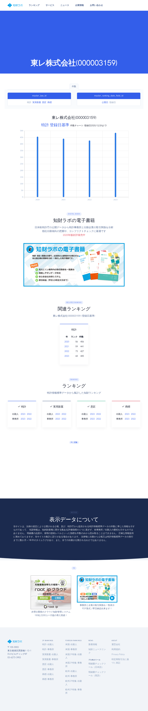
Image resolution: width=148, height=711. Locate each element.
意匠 (44, 102)
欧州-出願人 (71, 671)
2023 (66, 356)
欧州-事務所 (71, 676)
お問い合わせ (96, 5)
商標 (49, 102)
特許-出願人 (48, 644)
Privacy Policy (118, 654)
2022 (66, 351)
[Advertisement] (74, 36)
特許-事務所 (48, 649)
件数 (74, 86)
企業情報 (79, 5)
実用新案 (36, 102)
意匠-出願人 (48, 664)
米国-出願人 (71, 644)
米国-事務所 (71, 649)
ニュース (64, 5)
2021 (66, 346)
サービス (50, 5)
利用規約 (116, 649)
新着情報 (92, 644)
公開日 (105, 102)
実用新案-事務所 (50, 659)
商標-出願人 (48, 674)
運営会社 (116, 644)
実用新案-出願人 (50, 654)
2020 (66, 341)
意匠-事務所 (48, 669)
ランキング (34, 5)
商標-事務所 (48, 679)
